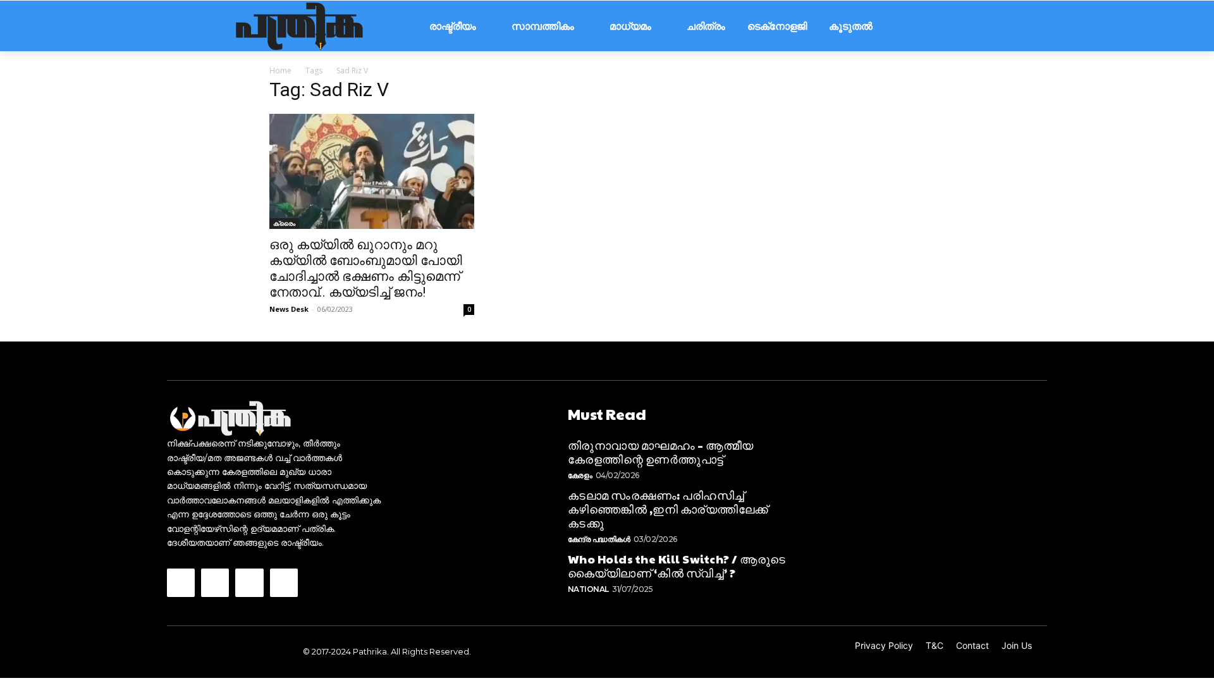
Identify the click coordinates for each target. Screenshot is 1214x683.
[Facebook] (181, 582)
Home (280, 70)
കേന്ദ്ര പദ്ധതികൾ (599, 539)
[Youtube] (284, 582)
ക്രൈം (284, 223)
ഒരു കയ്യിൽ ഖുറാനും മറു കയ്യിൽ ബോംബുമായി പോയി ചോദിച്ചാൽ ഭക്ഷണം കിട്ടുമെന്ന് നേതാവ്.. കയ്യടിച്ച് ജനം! (365, 268)
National (588, 589)
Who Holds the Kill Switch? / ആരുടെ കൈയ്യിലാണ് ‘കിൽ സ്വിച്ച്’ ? (677, 566)
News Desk (289, 309)
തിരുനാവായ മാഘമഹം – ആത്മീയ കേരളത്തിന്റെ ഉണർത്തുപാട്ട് (661, 452)
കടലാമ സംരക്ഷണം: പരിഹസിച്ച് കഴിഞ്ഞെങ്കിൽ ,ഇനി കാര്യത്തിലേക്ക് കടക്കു (668, 508)
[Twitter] (249, 582)
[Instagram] (215, 582)
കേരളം (580, 475)
